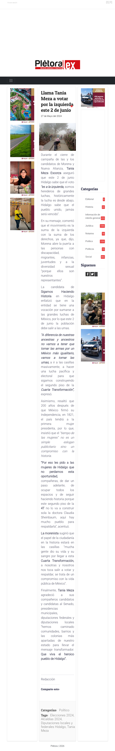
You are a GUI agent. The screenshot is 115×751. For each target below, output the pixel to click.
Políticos (94, 249)
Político (94, 241)
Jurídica (94, 226)
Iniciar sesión (12, 3)
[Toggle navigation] (11, 80)
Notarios (94, 233)
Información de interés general (94, 216)
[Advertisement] (57, 30)
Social (94, 257)
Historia (94, 207)
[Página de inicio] (57, 63)
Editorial (94, 199)
